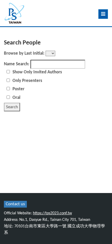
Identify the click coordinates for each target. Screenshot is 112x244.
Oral (16, 97)
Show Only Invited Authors (37, 72)
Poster (18, 89)
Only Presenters (27, 81)
